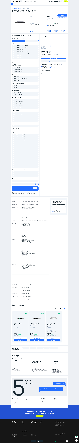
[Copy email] (55, 25)
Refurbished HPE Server (34, 423)
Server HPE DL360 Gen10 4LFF (51, 324)
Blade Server (14, 425)
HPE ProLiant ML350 (34, 430)
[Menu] (12, 4)
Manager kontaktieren (52, 67)
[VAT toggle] (64, 308)
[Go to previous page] (12, 8)
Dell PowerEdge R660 (24, 425)
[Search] (59, 1)
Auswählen (50, 38)
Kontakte (41, 423)
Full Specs (31, 31)
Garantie (41, 424)
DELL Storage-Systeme (24, 431)
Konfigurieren (63, 15)
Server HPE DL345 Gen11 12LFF (18, 324)
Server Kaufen (14, 421)
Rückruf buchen (23, 436)
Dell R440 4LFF (63, 31)
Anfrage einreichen (58, 204)
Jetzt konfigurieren (20, 340)
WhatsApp (13, 436)
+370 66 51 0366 (26, 1)
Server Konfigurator (15, 422)
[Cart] (61, 1)
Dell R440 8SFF (49, 30)
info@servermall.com (33, 1)
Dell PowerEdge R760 (24, 424)
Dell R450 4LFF (56, 31)
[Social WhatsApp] (76, 437)
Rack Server (14, 423)
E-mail (16, 436)
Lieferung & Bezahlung (43, 425)
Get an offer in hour (20, 338)
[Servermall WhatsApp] (23, 1)
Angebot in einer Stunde (51, 61)
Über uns (41, 422)
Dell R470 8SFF (49, 31)
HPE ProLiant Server (34, 421)
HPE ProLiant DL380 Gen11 (35, 424)
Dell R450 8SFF (63, 30)
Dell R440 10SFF (56, 30)
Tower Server (14, 424)
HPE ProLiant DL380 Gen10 (35, 425)
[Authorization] (63, 1)
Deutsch (35, 436)
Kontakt (35, 188)
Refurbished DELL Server (25, 423)
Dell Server (23, 421)
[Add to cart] (37, 184)
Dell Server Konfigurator (24, 422)
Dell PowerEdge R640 (24, 430)
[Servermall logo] (14, 1)
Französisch (32, 436)
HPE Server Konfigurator (34, 422)
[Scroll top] (67, 441)
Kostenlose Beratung (40, 415)
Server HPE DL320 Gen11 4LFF (34, 324)
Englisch (36, 435)
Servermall (41, 421)
